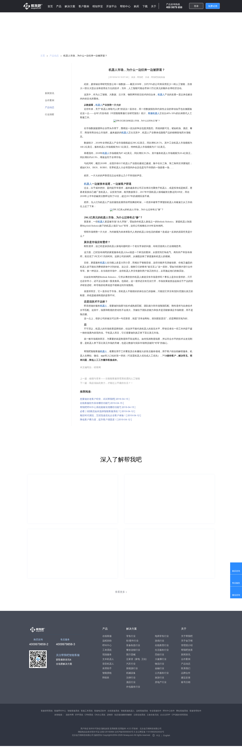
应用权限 (114, 728)
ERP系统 (79, 714)
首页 (50, 6)
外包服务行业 (133, 686)
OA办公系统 (100, 714)
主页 (42, 55)
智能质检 (107, 672)
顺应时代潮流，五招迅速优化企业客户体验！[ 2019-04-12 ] (110, 415)
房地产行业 (160, 682)
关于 (153, 6)
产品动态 (54, 55)
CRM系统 (89, 714)
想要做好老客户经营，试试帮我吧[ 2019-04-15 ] (104, 398)
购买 (136, 6)
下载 (145, 6)
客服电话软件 (100, 710)
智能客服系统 (73, 710)
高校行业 (159, 654)
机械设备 (130, 672)
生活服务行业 (162, 649)
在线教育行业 (162, 645)
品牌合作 (185, 672)
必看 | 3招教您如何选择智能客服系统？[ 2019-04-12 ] (107, 411)
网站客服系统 (182, 710)
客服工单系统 (87, 710)
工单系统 (107, 649)
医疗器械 (130, 654)
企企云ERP (165, 714)
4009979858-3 (65, 643)
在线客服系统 (113, 710)
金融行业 (159, 668)
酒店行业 (130, 682)
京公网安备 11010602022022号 (149, 731)
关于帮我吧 (187, 636)
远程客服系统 (142, 710)
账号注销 (185, 682)
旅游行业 (159, 677)
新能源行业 (132, 668)
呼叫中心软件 (169, 710)
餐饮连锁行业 (133, 649)
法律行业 (130, 677)
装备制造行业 (133, 645)
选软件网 (70, 714)
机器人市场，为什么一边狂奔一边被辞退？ (85, 55)
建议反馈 (185, 677)
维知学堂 (97, 6)
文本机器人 (108, 659)
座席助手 (107, 668)
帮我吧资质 (187, 649)
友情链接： (59, 714)
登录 (196, 6)
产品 (58, 6)
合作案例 (49, 100)
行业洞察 (49, 114)
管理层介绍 (187, 645)
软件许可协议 (95, 728)
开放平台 (111, 6)
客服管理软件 (195, 710)
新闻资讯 (49, 93)
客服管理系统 (47, 710)
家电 (137, 659)
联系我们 (185, 668)
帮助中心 (125, 6)
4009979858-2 (38, 643)
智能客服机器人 (128, 710)
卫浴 (143, 659)
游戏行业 (159, 640)
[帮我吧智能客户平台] (33, 6)
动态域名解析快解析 (123, 714)
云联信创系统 (139, 714)
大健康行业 (160, 659)
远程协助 (107, 640)
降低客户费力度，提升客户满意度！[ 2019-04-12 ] (106, 419)
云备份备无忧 (153, 714)
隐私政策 (105, 728)
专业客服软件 (155, 710)
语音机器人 (108, 663)
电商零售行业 (162, 636)
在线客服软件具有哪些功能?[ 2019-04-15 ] (102, 403)
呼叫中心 (107, 645)
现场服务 (107, 654)
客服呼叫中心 (60, 710)
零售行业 (130, 636)
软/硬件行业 (132, 640)
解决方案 (70, 6)
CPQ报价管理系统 (180, 714)
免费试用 (212, 6)
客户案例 (84, 6)
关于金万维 (187, 640)
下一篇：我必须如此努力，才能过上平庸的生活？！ (106, 382)
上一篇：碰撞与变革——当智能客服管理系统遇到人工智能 (110, 378)
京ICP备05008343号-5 (125, 731)
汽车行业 (130, 663)
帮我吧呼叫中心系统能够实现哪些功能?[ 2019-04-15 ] (107, 407)
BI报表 (105, 677)
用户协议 (84, 728)
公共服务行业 (162, 672)
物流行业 (159, 663)
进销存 (110, 714)
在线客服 (107, 636)
